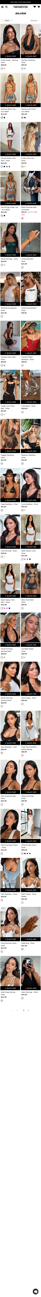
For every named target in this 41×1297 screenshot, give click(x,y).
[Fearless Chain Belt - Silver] (10, 336)
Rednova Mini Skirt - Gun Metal (29, 110)
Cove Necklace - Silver (29, 504)
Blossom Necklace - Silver (28, 456)
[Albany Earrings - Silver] (31, 775)
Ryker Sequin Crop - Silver (28, 552)
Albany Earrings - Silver (28, 797)
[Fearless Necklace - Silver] (31, 39)
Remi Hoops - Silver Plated (28, 895)
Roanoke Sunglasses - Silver (9, 309)
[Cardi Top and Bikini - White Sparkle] (31, 726)
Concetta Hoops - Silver (28, 650)
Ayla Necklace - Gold (9, 747)
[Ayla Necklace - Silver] (10, 873)
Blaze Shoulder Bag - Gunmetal (29, 208)
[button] (35, 1291)
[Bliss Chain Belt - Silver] (31, 579)
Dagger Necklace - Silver (8, 456)
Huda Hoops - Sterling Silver (9, 61)
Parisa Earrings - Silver (9, 259)
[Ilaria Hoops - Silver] (31, 677)
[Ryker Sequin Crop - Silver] (31, 530)
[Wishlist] (34, 7)
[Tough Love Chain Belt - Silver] (10, 385)
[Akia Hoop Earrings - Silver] (10, 775)
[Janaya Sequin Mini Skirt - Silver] (10, 137)
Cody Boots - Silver (28, 406)
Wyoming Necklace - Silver (29, 309)
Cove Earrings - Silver (9, 551)
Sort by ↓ (34, 20)
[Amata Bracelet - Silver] (31, 238)
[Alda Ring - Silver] (31, 922)
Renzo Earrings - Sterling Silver (7, 699)
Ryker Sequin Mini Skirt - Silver (8, 601)
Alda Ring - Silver (28, 943)
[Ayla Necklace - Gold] (10, 726)
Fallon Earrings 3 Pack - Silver (9, 846)
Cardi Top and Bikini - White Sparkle (29, 748)
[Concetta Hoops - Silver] (31, 628)
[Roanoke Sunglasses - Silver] (10, 287)
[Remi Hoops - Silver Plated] (31, 873)
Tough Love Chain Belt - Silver (8, 407)
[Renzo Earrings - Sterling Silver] (10, 677)
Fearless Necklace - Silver (28, 61)
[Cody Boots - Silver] (31, 385)
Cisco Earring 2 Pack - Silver (9, 944)
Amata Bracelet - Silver (27, 260)
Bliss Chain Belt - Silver (28, 601)
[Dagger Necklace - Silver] (10, 434)
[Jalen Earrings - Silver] (31, 971)
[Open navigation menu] (2, 7)
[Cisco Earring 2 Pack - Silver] (10, 922)
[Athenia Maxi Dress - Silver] (31, 824)
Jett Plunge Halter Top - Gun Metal (9, 208)
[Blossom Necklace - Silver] (31, 434)
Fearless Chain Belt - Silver (9, 358)
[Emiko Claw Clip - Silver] (31, 137)
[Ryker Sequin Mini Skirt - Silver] (10, 579)
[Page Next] (28, 1010)
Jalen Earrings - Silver (29, 992)
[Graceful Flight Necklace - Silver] (31, 336)
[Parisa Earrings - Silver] (10, 238)
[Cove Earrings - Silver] (10, 530)
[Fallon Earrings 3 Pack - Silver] (10, 824)
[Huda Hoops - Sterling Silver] (10, 39)
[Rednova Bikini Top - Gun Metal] (10, 88)
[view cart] (38, 7)
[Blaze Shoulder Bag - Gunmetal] (31, 186)
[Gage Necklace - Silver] (10, 483)
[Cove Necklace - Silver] (31, 483)
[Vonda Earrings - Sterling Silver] (10, 628)
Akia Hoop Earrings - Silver (9, 797)
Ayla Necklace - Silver (9, 894)
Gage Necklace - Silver (9, 504)
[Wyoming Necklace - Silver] (31, 287)
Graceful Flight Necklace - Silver (27, 358)
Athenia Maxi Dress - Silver (29, 846)
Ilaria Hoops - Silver (28, 698)
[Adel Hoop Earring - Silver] (10, 971)
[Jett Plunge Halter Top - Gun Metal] (10, 186)
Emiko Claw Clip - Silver (28, 159)
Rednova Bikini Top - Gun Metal (9, 110)
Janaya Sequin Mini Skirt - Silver (8, 159)
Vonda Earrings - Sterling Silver (7, 650)
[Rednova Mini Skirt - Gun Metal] (31, 88)
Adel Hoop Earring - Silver (8, 993)
